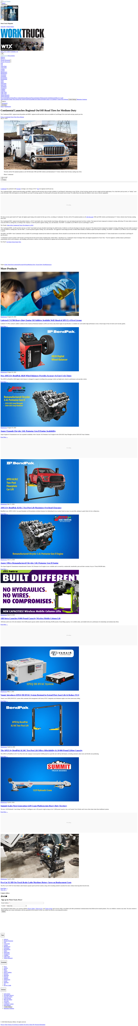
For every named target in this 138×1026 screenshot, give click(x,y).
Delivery (3, 57)
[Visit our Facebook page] (1, 896)
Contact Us (48, 99)
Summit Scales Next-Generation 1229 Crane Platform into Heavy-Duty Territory (34, 806)
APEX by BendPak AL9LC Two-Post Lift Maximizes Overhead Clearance (31, 508)
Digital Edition (10, 26)
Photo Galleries (18, 98)
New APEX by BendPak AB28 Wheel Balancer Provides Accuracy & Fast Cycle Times (36, 376)
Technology (4, 86)
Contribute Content (56, 99)
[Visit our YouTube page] (6, 896)
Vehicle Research (5, 95)
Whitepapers (43, 98)
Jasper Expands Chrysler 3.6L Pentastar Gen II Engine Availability (28, 431)
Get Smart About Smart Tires (13, 242)
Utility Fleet (4, 92)
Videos (12, 98)
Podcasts (33, 98)
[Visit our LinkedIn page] (3, 896)
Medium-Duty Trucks (33, 264)
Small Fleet (3, 83)
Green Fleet (4, 66)
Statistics (37, 98)
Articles (15, 1)
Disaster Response (5, 60)
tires (38, 188)
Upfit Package (28, 99)
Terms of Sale (18, 1024)
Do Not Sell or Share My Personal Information (33, 1024)
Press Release (64, 99)
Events (48, 98)
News (11, 1)
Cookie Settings (72, 99)
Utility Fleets (7, 264)
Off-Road (25, 264)
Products (24, 98)
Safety (2, 80)
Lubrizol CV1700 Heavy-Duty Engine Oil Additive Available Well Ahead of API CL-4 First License (41, 320)
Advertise (43, 99)
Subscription (4, 99)
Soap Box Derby (21, 99)
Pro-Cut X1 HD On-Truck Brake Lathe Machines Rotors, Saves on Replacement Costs (36, 882)
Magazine (28, 98)
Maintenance (4, 72)
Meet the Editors (36, 99)
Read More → (4, 326)
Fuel (2, 63)
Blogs (9, 98)
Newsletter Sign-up (12, 99)
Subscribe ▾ (4, 4)
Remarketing (4, 77)
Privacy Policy (4, 1024)
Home (2, 106)
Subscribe (3, 26)
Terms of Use (11, 1024)
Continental (3, 188)
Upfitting (3, 89)
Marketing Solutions (82, 99)
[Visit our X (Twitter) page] (4, 896)
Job (55, 98)
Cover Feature (6, 1)
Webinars (52, 98)
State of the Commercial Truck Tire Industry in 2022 (20, 225)
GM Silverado (89, 217)
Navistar (18, 188)
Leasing (3, 69)
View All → (4, 890)
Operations (3, 75)
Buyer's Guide (59, 98)
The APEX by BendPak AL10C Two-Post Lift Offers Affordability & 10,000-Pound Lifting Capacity (41, 750)
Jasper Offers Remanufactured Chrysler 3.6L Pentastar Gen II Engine (29, 563)
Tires (12, 264)
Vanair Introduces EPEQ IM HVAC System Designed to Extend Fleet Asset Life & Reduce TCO (40, 695)
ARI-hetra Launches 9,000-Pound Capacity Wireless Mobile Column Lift (30, 618)
